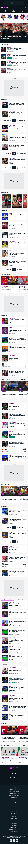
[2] (12, 773)
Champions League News (14, 793)
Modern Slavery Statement (14, 829)
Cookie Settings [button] (14, 831)
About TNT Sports (14, 818)
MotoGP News (14, 809)
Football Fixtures (14, 797)
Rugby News (14, 804)
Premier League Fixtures (14, 791)
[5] (17, 773)
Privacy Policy (14, 825)
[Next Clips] (25, 201)
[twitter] (14, 840)
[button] (2, 7)
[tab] (7, 599)
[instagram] (17, 840)
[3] (14, 773)
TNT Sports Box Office (14, 813)
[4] (15, 773)
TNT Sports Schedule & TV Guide (14, 811)
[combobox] (14, 778)
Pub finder (14, 802)
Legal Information (14, 827)
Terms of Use (14, 823)
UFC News (14, 806)
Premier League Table (14, 789)
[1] (11, 773)
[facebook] (11, 840)
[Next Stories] (26, 17)
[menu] (26, 7)
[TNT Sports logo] (7, 7)
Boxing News (14, 808)
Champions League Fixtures (14, 795)
